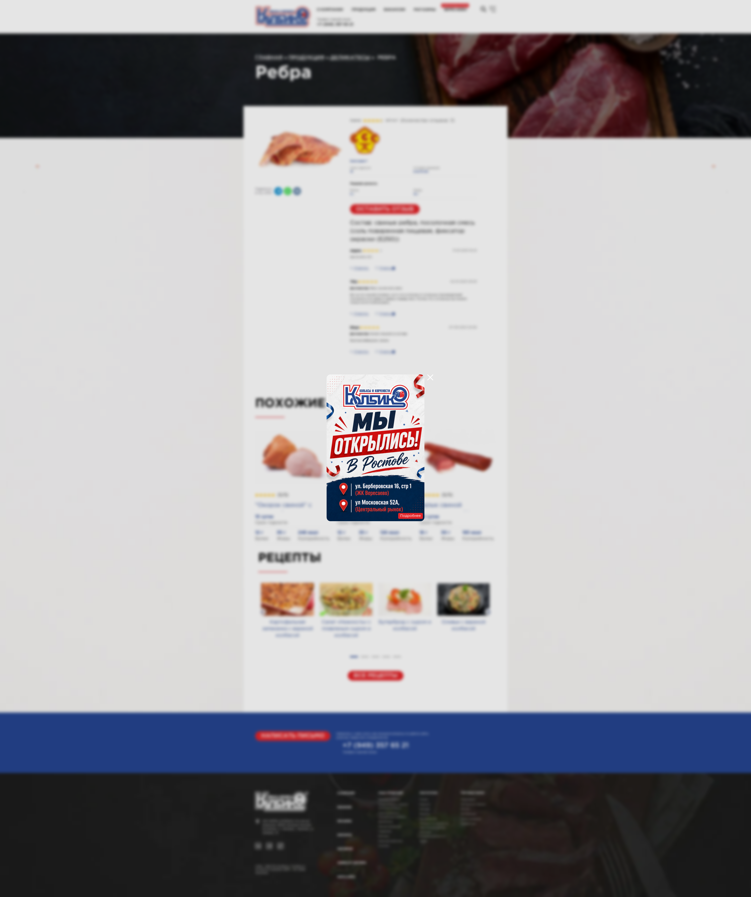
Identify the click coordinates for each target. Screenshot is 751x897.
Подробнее (410, 515)
